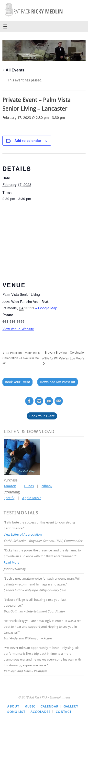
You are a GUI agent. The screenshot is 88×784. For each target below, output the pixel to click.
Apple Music (31, 498)
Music (29, 704)
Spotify (9, 498)
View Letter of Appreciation (23, 534)
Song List (16, 709)
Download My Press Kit (57, 382)
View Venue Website (18, 328)
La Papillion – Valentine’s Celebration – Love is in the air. (21, 357)
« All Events (13, 70)
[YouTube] (49, 401)
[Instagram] (39, 401)
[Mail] (59, 401)
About (13, 704)
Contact (64, 709)
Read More (11, 561)
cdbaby (47, 486)
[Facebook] (29, 401)
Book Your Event (17, 382)
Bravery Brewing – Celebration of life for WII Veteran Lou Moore (64, 355)
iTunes (29, 486)
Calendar (49, 704)
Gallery (71, 704)
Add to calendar (27, 140)
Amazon (10, 486)
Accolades (41, 709)
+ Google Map (46, 307)
